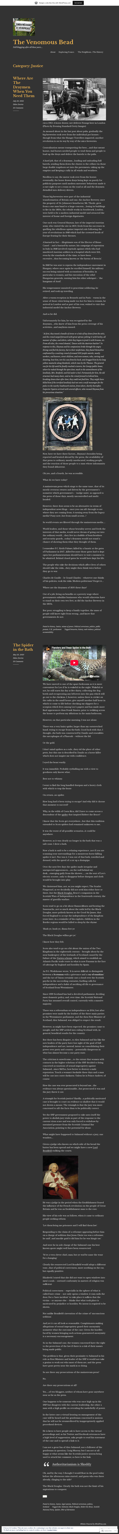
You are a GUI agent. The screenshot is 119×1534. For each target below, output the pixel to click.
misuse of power (67, 626)
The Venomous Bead (43, 42)
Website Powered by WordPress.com (93, 1524)
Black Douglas (74, 1507)
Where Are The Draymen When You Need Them (24, 87)
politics (92, 626)
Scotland (46, 1507)
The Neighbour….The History (90, 52)
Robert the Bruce (87, 1507)
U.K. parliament (55, 629)
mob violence (89, 629)
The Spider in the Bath (23, 647)
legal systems (66, 1504)
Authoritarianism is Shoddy (71, 1464)
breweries (73, 629)
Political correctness (81, 626)
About (52, 52)
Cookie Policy (52, 1530)
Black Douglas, (65, 893)
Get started (78, 3)
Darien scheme (64, 958)
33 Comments (18, 108)
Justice (58, 626)
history (52, 626)
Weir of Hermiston (68, 1510)
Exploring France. (66, 52)
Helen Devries (18, 104)
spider (65, 814)
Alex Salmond (63, 1507)
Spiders (57, 1510)
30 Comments (18, 661)
